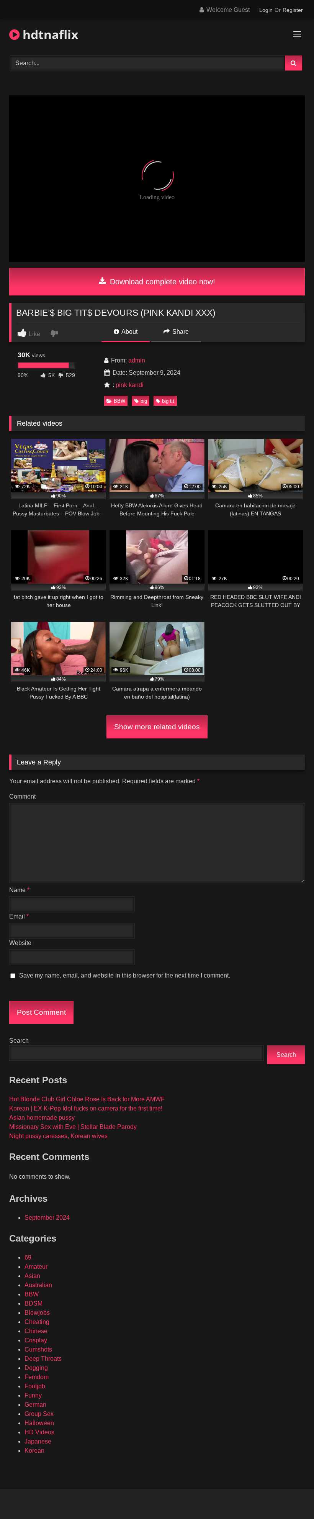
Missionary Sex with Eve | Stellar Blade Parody (73, 1127)
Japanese (38, 1441)
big (144, 401)
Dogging (36, 1368)
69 (28, 1257)
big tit (168, 401)
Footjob (35, 1386)
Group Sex (39, 1414)
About (128, 331)
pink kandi (130, 385)
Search (19, 1040)
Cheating (37, 1322)
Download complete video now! (161, 281)
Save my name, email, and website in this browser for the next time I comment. (124, 975)
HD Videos (39, 1432)
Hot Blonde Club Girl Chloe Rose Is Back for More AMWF (87, 1099)
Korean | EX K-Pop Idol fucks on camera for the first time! (85, 1108)
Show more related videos (157, 727)
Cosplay (36, 1340)
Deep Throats (43, 1358)
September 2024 (47, 1217)
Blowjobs (37, 1312)
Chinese (36, 1331)
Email (19, 916)
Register (293, 10)
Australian (38, 1285)
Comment (22, 796)
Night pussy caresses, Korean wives (58, 1136)
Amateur (36, 1266)
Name (19, 890)
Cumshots (38, 1349)
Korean (34, 1450)
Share (180, 331)
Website (20, 943)
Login (266, 10)
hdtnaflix (49, 34)
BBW (119, 401)
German (35, 1404)
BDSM (34, 1303)
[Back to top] (290, 1496)
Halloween (39, 1423)
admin (136, 360)
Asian (32, 1276)
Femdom (37, 1377)
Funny (33, 1395)
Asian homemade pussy (42, 1117)
